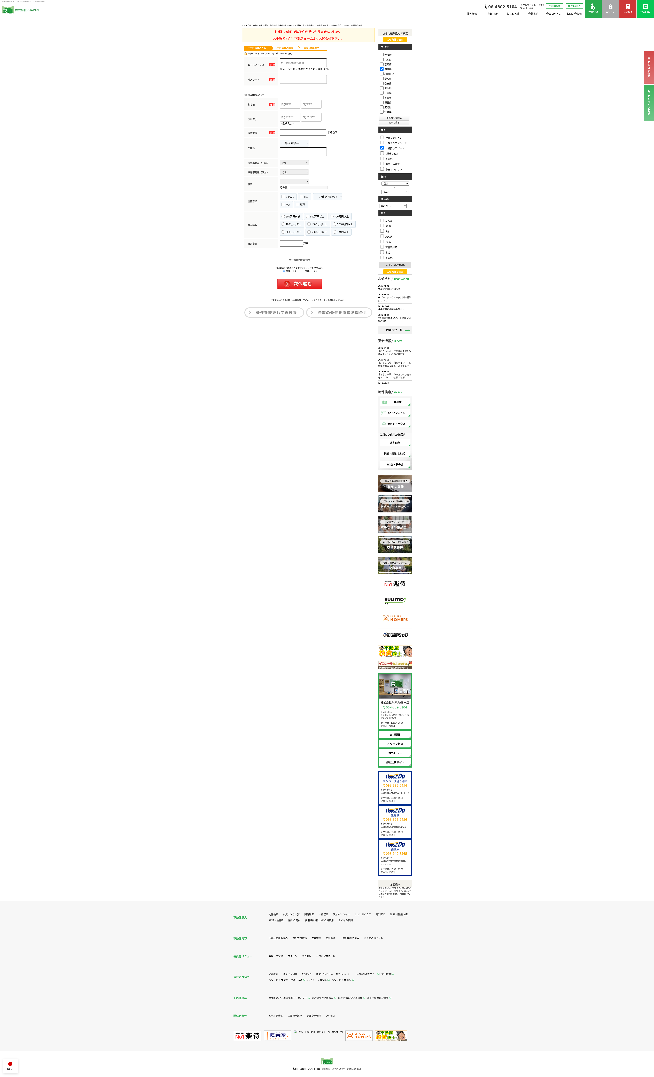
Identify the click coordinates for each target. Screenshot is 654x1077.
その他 (389, 158)
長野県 (388, 97)
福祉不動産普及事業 (377, 997)
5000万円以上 (319, 232)
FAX (288, 204)
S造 (387, 231)
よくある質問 (345, 920)
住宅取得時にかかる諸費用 (319, 920)
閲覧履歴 (556, 5)
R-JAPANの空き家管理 (350, 997)
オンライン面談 (649, 105)
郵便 (302, 204)
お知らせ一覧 (394, 330)
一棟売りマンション (396, 142)
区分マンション (396, 413)
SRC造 (388, 220)
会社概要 (395, 734)
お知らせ (307, 973)
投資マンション (393, 137)
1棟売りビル (392, 153)
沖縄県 (388, 69)
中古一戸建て (392, 164)
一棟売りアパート (394, 148)
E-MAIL (290, 196)
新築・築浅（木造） (395, 453)
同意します (291, 271)
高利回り (395, 442)
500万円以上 (317, 216)
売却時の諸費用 (350, 938)
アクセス (330, 1015)
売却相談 (492, 13)
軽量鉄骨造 (391, 247)
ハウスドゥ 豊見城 (317, 979)
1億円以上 (343, 232)
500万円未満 (293, 216)
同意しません (311, 271)
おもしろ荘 (513, 13)
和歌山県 (389, 73)
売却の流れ (332, 938)
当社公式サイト (395, 762)
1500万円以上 (319, 224)
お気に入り (576, 5)
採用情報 (386, 973)
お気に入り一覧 (291, 914)
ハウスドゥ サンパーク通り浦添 (285, 979)
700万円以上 (341, 216)
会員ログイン (554, 13)
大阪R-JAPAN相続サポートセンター (288, 997)
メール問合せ (276, 1015)
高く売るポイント (373, 938)
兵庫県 (388, 59)
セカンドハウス (396, 423)
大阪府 (388, 54)
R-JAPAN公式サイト (366, 973)
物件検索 (472, 13)
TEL (306, 196)
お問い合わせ (574, 13)
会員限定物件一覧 (325, 956)
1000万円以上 (293, 224)
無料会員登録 (276, 956)
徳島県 (388, 112)
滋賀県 (388, 88)
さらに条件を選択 (397, 264)
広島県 (388, 107)
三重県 (388, 93)
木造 (387, 252)
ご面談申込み (295, 1015)
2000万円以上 (345, 224)
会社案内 (533, 13)
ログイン (292, 956)
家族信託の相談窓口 (322, 997)
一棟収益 (396, 402)
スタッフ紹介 (395, 744)
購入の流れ (294, 920)
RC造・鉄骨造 (395, 464)
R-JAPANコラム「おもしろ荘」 (333, 973)
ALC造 (388, 236)
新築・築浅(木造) (399, 914)
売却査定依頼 (649, 69)
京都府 (388, 64)
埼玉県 (388, 102)
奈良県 (388, 83)
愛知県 (388, 78)
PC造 (388, 241)
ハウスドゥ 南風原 (341, 979)
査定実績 (316, 938)
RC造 (388, 226)
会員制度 (307, 956)
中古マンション (393, 169)
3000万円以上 (293, 232)
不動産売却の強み (278, 938)
